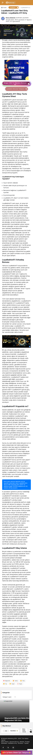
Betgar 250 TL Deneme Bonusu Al (15, 83)
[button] (17, 7)
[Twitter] (8, 747)
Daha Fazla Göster (14, 730)
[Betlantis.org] (11, 2)
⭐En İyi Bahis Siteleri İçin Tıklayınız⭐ (16, 752)
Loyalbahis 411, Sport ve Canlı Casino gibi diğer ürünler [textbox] (16, 199)
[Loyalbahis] (16, 70)
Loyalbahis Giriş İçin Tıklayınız (15, 89)
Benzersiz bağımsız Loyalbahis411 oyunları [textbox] (15, 191)
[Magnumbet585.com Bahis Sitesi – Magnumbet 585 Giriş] (16, 711)
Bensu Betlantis (10, 17)
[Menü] (2, 2)
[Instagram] (13, 747)
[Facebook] (3, 747)
